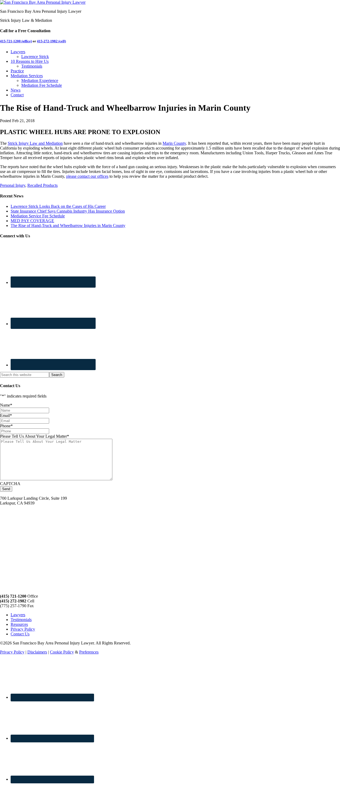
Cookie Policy (62, 652)
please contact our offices (87, 176)
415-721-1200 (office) (16, 41)
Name (6, 405)
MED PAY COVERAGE (32, 220)
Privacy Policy (23, 629)
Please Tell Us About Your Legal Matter (34, 436)
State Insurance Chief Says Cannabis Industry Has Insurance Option (68, 211)
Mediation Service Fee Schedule (38, 216)
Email (6, 415)
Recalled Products (42, 185)
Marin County (174, 143)
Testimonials (21, 619)
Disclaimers (37, 652)
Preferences (89, 652)
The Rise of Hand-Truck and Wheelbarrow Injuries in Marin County (68, 225)
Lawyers (18, 615)
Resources (19, 624)
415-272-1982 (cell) (51, 41)
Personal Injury (12, 185)
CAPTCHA (10, 483)
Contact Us (20, 634)
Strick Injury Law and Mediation (35, 143)
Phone (6, 426)
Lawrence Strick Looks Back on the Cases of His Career (58, 206)
